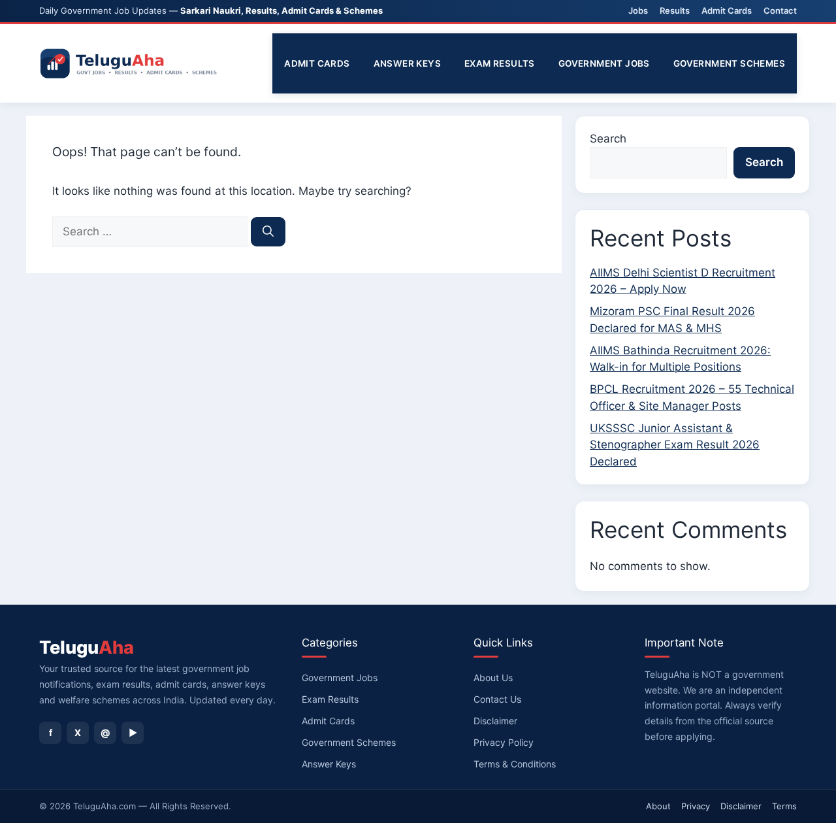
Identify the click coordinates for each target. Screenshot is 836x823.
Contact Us (497, 699)
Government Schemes (729, 63)
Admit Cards (726, 10)
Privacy (695, 806)
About (658, 806)
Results (675, 10)
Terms (784, 806)
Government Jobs (604, 63)
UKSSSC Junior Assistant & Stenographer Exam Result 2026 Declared (675, 445)
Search (608, 138)
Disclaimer (495, 720)
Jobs (638, 10)
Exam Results (499, 63)
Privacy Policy (504, 742)
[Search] (268, 232)
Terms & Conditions (515, 763)
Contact (780, 10)
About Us (493, 677)
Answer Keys (407, 63)
